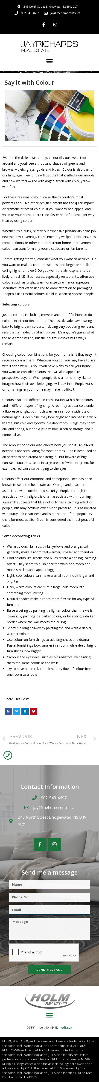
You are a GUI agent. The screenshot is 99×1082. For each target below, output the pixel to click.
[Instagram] (55, 24)
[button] (49, 61)
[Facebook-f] (44, 24)
